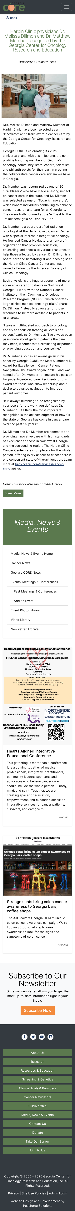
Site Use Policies (34, 1193)
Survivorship (37, 1106)
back (13, 18)
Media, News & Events (37, 1115)
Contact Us (37, 1124)
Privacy (13, 1193)
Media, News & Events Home (32, 553)
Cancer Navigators (37, 1097)
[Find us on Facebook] (24, 1037)
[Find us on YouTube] (42, 1037)
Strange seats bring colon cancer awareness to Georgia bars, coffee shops (37, 906)
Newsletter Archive (24, 629)
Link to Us (37, 1150)
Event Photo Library (25, 610)
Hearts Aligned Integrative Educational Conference (31, 753)
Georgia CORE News (26, 572)
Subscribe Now (37, 1010)
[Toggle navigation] (66, 7)
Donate (37, 1132)
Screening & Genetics (37, 1079)
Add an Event (23, 601)
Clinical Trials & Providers (37, 1088)
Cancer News (20, 563)
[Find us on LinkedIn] (50, 1037)
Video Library (20, 620)
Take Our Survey (38, 1141)
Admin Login (58, 1193)
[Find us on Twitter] (33, 1037)
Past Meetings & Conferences (35, 591)
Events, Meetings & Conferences (34, 582)
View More (13, 493)
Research (37, 1062)
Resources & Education (37, 1070)
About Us (37, 1053)
